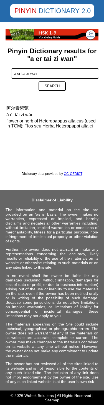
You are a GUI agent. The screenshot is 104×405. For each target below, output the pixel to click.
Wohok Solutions (39, 395)
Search (52, 86)
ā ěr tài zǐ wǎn (20, 114)
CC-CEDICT (73, 174)
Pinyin (25, 11)
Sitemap (52, 400)
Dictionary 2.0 (65, 11)
